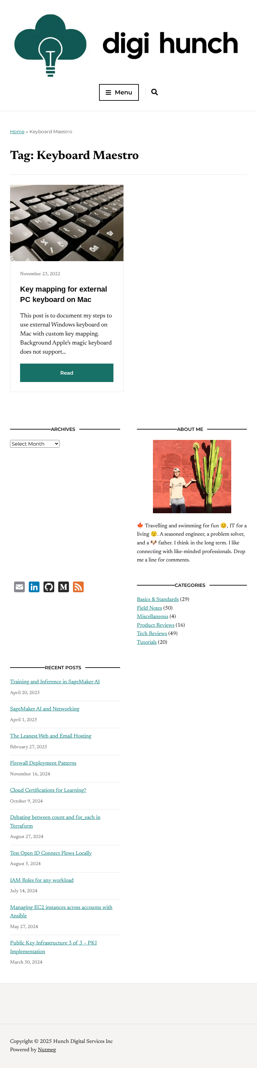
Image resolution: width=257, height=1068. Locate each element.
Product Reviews (155, 625)
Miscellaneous (152, 616)
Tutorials (147, 642)
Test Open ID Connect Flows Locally (51, 853)
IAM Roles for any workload (42, 880)
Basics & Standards (158, 599)
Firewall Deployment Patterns (43, 763)
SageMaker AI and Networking (44, 709)
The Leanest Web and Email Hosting (50, 736)
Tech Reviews (152, 633)
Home (17, 132)
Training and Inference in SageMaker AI (55, 682)
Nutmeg (47, 1050)
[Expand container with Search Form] (154, 92)
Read (66, 373)
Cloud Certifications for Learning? (48, 790)
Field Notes (149, 608)
